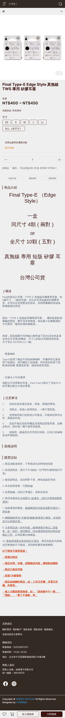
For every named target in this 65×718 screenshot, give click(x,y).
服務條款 (48, 629)
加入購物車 (28, 714)
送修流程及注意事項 (12, 634)
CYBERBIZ (21, 702)
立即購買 (51, 714)
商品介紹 (12, 178)
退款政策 (27, 629)
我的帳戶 (17, 629)
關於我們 (6, 629)
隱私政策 (38, 629)
